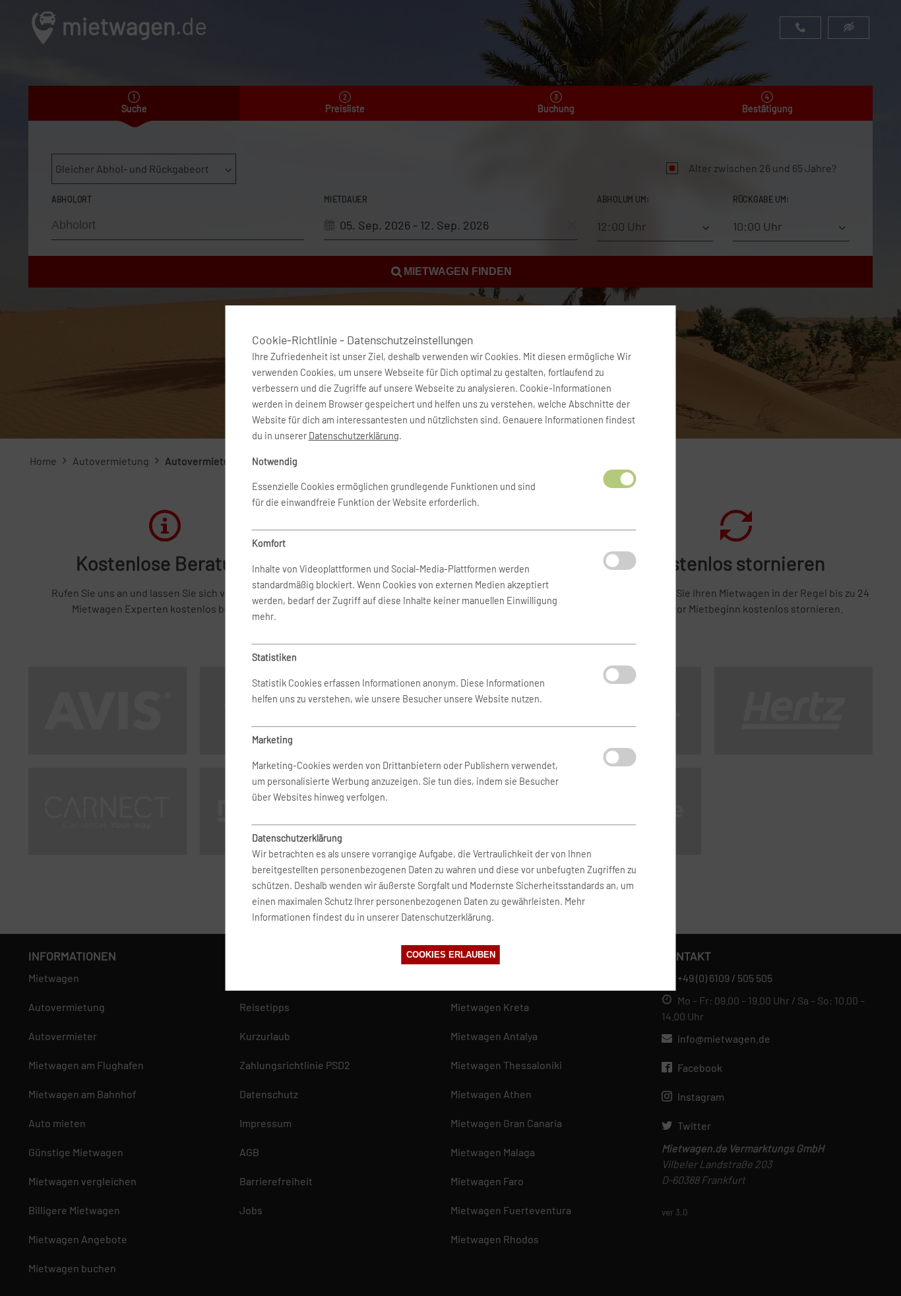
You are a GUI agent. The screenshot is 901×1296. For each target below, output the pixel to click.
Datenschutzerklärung (354, 435)
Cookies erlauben (450, 955)
